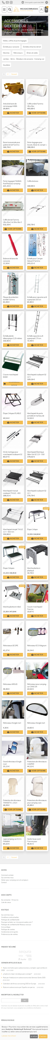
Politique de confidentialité (10, 920)
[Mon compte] (41, 9)
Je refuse (33, 1036)
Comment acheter (7, 875)
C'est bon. (43, 1036)
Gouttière (6, 65)
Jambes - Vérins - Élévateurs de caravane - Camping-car (23, 59)
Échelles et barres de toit (32, 47)
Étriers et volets (32, 53)
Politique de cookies (8, 929)
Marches (6, 53)
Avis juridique (5, 927)
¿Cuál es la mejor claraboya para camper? (17, 974)
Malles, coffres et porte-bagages (15, 41)
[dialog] (25, 1032)
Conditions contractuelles (10, 917)
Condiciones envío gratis (9, 932)
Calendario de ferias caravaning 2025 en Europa (19, 984)
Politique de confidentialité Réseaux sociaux (16, 925)
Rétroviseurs (18, 53)
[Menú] (4, 9)
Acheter (14, 113)
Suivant (14, 74)
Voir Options (39, 113)
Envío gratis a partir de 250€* (34, 2)
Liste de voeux (6, 902)
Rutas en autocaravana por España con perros (19, 987)
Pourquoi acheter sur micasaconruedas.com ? (17, 922)
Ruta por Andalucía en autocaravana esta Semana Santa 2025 (24, 978)
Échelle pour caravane (11, 47)
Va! (25, 1000)
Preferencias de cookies (9, 934)
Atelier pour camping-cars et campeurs (14, 880)
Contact (4, 882)
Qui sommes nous (7, 878)
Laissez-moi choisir (9, 1036)
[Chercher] (10, 9)
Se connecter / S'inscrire (9, 900)
